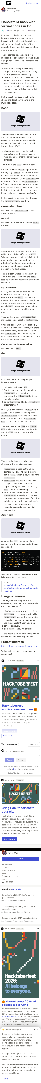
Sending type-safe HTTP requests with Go (19, 919)
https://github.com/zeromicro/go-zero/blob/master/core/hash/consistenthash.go (21, 588)
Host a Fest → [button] (9, 839)
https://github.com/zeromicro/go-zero (19, 646)
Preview (21, 760)
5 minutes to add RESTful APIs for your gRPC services (17, 897)
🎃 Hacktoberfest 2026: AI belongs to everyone (19, 1003)
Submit (9, 760)
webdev (32, 31)
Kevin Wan (11, 9)
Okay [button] (6, 1079)
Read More (7, 736)
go (3, 31)
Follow (20, 859)
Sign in (15, 769)
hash (9, 31)
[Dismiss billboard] (37, 1029)
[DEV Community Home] (9, 3)
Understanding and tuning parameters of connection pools (18, 909)
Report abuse (28, 773)
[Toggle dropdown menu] (37, 660)
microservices (20, 31)
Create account (31, 3)
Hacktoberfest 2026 (10, 1016)
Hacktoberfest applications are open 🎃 (19, 707)
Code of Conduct (14, 773)
